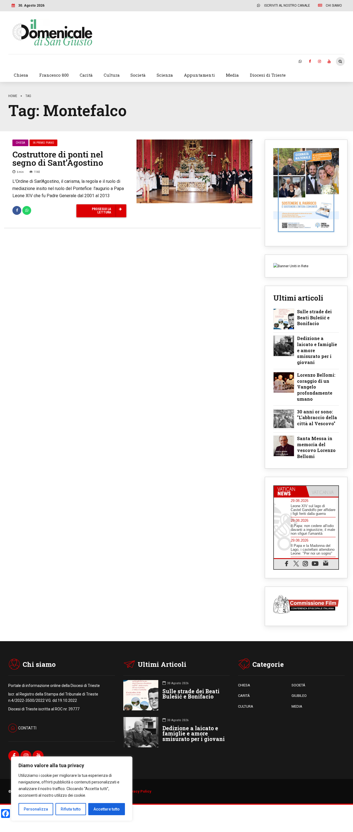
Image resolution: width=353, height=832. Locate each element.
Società (138, 75)
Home (12, 96)
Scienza (165, 75)
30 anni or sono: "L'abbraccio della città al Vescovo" (317, 417)
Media (232, 75)
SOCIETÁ (298, 685)
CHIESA (244, 685)
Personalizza (36, 809)
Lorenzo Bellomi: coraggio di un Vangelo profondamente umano (316, 387)
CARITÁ (244, 696)
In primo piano (43, 143)
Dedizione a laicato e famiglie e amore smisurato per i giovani (317, 350)
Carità (86, 75)
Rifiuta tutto (71, 809)
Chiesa (21, 75)
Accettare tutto (106, 809)
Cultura (112, 75)
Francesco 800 (54, 75)
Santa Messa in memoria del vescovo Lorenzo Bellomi (316, 447)
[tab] (290, 491)
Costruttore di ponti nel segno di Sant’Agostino (57, 158)
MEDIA (297, 706)
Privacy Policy (138, 791)
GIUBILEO (299, 696)
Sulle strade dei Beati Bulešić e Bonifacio (314, 317)
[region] (71, 788)
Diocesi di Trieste (268, 75)
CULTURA (245, 706)
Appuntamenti (199, 75)
